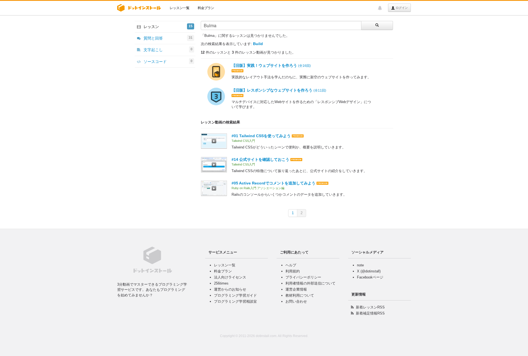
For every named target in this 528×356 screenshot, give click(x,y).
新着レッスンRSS (370, 307)
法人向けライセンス (230, 277)
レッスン (167, 26)
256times (221, 283)
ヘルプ (290, 265)
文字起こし (167, 49)
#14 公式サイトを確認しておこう (260, 159)
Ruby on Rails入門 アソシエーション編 (258, 188)
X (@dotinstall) (369, 271)
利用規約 (292, 271)
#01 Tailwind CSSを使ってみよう (261, 136)
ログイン (401, 7)
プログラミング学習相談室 (235, 301)
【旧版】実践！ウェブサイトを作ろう (271, 65)
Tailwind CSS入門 (243, 140)
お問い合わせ (296, 301)
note (360, 265)
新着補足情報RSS (370, 313)
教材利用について (299, 295)
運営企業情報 (296, 289)
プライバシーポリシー (303, 277)
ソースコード (167, 61)
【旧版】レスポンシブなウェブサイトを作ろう (279, 90)
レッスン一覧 (179, 8)
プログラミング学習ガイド (235, 295)
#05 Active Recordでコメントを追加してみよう (273, 183)
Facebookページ (370, 277)
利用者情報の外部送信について (310, 283)
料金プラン (206, 8)
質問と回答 (167, 38)
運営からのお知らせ (230, 289)
